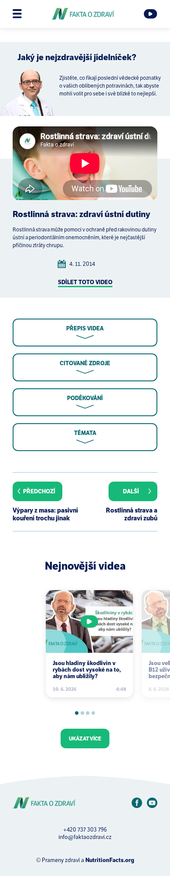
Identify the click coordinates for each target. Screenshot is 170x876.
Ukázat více (85, 738)
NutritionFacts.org (109, 860)
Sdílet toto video (85, 282)
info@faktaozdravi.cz (85, 837)
